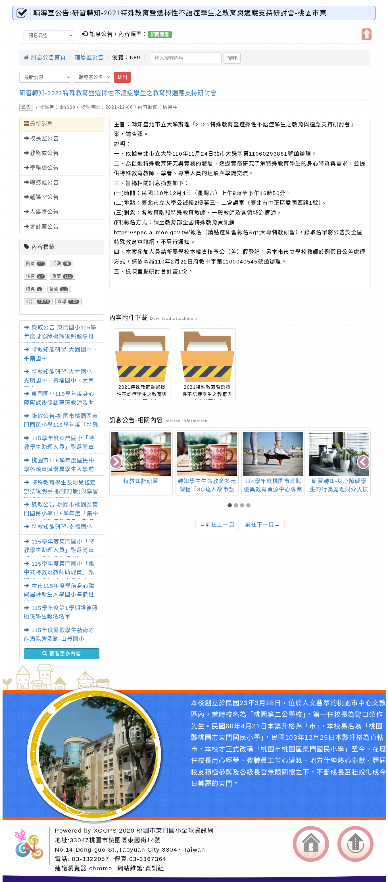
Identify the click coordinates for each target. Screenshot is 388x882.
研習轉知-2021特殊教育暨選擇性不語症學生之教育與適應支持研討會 (118, 93)
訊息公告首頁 (47, 57)
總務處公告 (44, 182)
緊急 (53, 289)
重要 (56, 276)
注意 (30, 276)
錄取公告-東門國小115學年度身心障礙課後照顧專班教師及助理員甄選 (60, 336)
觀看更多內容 (64, 654)
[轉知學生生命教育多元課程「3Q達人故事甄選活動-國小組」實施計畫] (207, 454)
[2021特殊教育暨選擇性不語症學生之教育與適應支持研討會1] (207, 357)
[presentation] (116, 462)
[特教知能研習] (141, 454)
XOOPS (105, 830)
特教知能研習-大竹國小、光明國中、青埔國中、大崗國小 (61, 380)
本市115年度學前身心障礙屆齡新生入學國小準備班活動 (59, 594)
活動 (56, 263)
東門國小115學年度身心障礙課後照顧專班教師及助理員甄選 (59, 402)
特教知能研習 (140, 481)
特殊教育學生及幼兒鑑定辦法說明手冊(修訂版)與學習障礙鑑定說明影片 (61, 491)
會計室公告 (44, 227)
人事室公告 (44, 212)
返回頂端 (355, 844)
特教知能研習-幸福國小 (61, 527)
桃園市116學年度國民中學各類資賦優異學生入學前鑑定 (59, 469)
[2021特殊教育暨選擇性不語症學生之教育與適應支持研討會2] (142, 357)
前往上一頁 (217, 525)
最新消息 (41, 124)
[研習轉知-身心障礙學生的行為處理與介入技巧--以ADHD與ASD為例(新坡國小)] (339, 454)
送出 (122, 77)
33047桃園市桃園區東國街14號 (115, 840)
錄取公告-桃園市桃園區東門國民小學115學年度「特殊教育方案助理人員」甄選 (61, 424)
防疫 (30, 263)
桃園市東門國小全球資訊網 (175, 830)
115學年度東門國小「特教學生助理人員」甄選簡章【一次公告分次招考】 (59, 447)
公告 (26, 107)
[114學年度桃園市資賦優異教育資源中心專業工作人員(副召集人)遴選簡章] (273, 454)
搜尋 (232, 58)
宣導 (62, 301)
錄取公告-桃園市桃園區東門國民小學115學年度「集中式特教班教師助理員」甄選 (61, 513)
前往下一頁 (262, 525)
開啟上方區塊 (367, 34)
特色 (30, 289)
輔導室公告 (89, 57)
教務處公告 (44, 153)
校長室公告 (44, 138)
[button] (231, 505)
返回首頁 (311, 844)
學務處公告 (44, 168)
